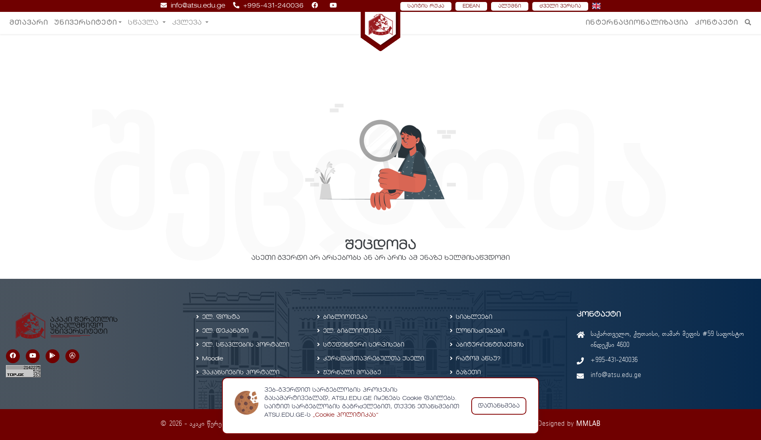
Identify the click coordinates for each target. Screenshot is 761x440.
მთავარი (29, 23)
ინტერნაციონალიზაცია (637, 23)
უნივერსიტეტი (85, 23)
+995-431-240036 (273, 6)
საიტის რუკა (425, 6)
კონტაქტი (716, 23)
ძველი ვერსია (560, 6)
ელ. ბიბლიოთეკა (352, 331)
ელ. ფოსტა (221, 317)
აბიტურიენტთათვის (490, 345)
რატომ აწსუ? (478, 359)
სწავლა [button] (144, 23)
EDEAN (471, 6)
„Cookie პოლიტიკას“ (346, 415)
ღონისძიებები (480, 331)
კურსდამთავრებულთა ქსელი (373, 359)
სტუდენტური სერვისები (363, 345)
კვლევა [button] (188, 23)
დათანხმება (499, 406)
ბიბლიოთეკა (345, 317)
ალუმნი (509, 6)
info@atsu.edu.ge (198, 6)
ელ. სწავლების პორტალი (245, 345)
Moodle (212, 359)
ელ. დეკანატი (225, 331)
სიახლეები (474, 317)
